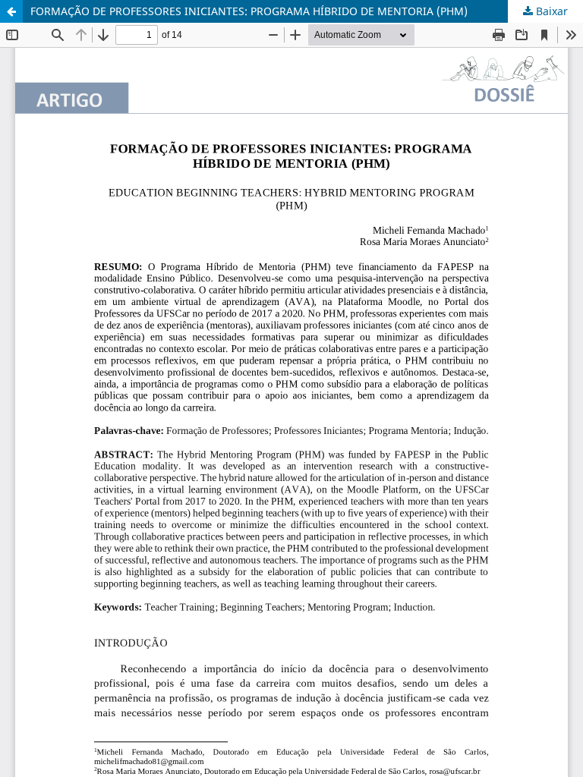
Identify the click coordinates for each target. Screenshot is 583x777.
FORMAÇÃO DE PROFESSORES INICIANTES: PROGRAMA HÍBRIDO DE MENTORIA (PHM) (249, 11)
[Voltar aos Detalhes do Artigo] (11, 11)
